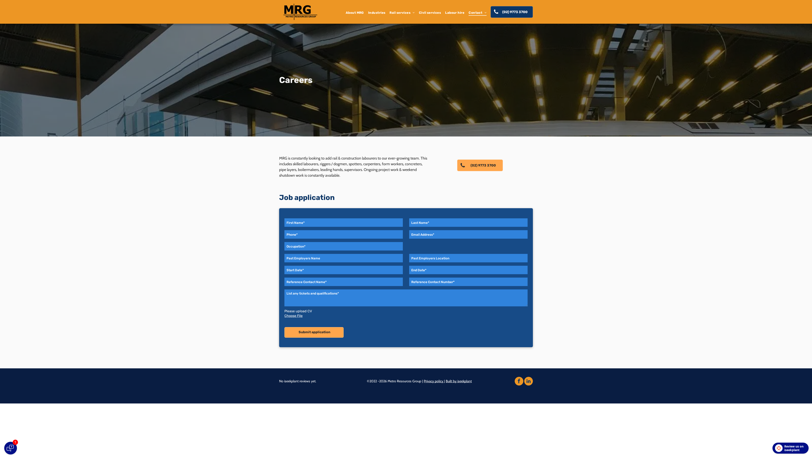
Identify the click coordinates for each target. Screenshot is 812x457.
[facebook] (519, 382)
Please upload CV (298, 311)
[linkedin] (528, 382)
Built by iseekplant (459, 381)
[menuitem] (355, 13)
